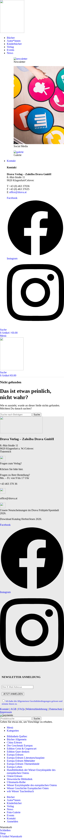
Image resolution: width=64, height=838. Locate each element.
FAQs (21, 709)
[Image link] (21, 432)
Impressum (6, 712)
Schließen (5, 830)
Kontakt (4, 709)
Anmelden (12, 821)
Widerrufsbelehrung (36, 709)
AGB (13, 709)
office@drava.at (17, 192)
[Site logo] (12, 32)
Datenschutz (55, 709)
